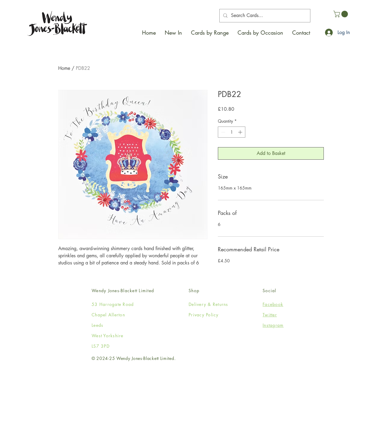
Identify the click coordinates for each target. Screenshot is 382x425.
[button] (210, 32)
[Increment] (240, 132)
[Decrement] (222, 132)
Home (64, 68)
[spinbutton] (231, 132)
